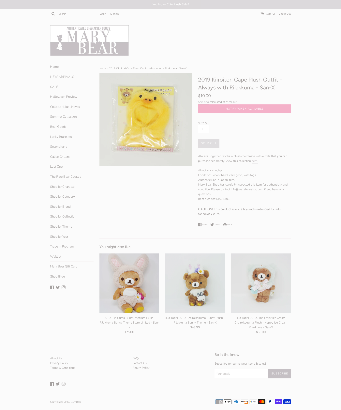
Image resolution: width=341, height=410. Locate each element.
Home (54, 67)
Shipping (203, 102)
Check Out (285, 14)
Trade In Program (62, 246)
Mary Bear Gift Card (63, 266)
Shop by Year (59, 237)
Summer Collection (63, 116)
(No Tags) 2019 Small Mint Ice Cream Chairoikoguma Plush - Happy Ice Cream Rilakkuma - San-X (260, 322)
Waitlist (55, 256)
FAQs (136, 358)
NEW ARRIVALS (62, 77)
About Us (56, 358)
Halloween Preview (63, 97)
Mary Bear (75, 401)
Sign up (114, 14)
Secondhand (58, 146)
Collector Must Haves (65, 107)
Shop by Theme (61, 226)
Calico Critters (60, 157)
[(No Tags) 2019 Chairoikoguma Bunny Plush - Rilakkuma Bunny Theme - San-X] (195, 283)
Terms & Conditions (62, 368)
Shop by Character (62, 187)
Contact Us (139, 363)
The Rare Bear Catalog (65, 177)
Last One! (56, 166)
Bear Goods (58, 127)
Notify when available (244, 109)
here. (255, 161)
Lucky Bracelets (61, 137)
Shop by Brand (60, 207)
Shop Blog (57, 276)
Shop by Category (62, 196)
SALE (54, 87)
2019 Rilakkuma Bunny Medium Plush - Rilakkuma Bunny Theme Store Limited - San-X (129, 322)
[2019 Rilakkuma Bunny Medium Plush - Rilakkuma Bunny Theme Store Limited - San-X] (129, 283)
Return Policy (141, 368)
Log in (103, 14)
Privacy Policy (59, 363)
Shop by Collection (63, 216)
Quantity (202, 122)
